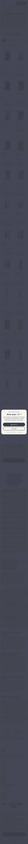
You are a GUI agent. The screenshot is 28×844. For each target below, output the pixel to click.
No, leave (14, 428)
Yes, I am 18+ (14, 424)
